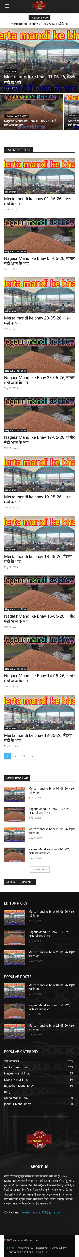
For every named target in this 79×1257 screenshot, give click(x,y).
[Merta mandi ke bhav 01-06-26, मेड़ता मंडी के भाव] (39, 60)
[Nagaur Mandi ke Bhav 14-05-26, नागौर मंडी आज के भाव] (39, 653)
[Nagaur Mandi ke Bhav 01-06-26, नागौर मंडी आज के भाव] (31, 112)
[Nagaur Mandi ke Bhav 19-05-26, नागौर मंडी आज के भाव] (39, 414)
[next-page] (32, 756)
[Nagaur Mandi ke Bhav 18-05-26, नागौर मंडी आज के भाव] (39, 593)
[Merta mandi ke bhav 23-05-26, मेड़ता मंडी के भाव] (39, 295)
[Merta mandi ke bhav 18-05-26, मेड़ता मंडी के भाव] (39, 533)
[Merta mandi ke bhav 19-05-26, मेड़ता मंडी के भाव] (39, 474)
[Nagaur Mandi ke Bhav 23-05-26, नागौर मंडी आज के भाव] (39, 355)
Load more (38, 869)
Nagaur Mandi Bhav (16, 116)
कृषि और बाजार (10, 71)
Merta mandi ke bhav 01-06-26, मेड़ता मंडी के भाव (39, 23)
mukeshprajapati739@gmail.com (41, 1212)
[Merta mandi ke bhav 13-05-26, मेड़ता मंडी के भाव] (39, 712)
